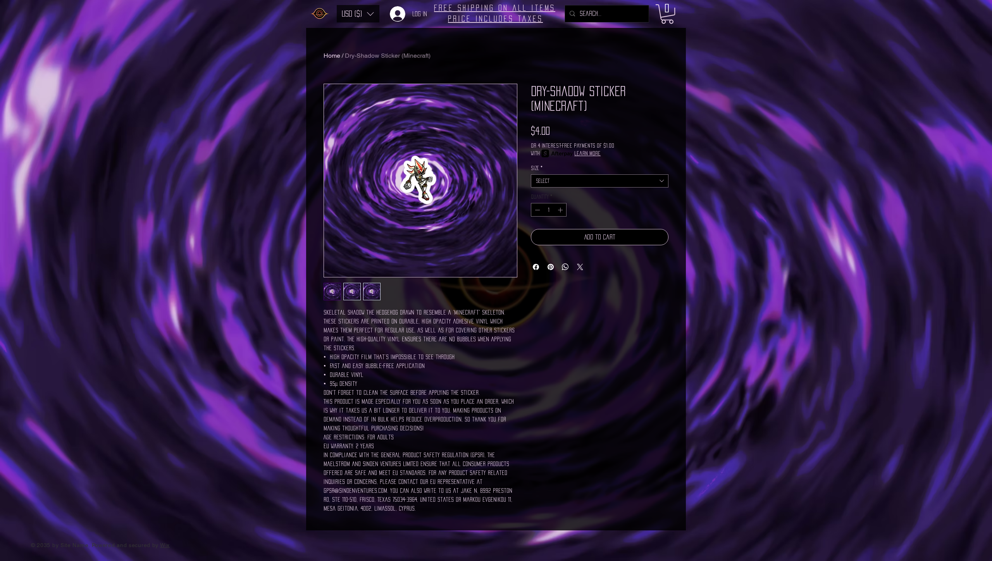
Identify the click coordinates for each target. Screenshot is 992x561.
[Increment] (561, 210)
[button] (358, 13)
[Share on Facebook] (536, 267)
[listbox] (358, 13)
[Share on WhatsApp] (565, 267)
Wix (165, 545)
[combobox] (599, 181)
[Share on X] (580, 267)
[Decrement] (536, 210)
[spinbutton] (548, 210)
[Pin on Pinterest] (550, 267)
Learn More (587, 153)
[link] (667, 14)
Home (332, 55)
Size (536, 168)
